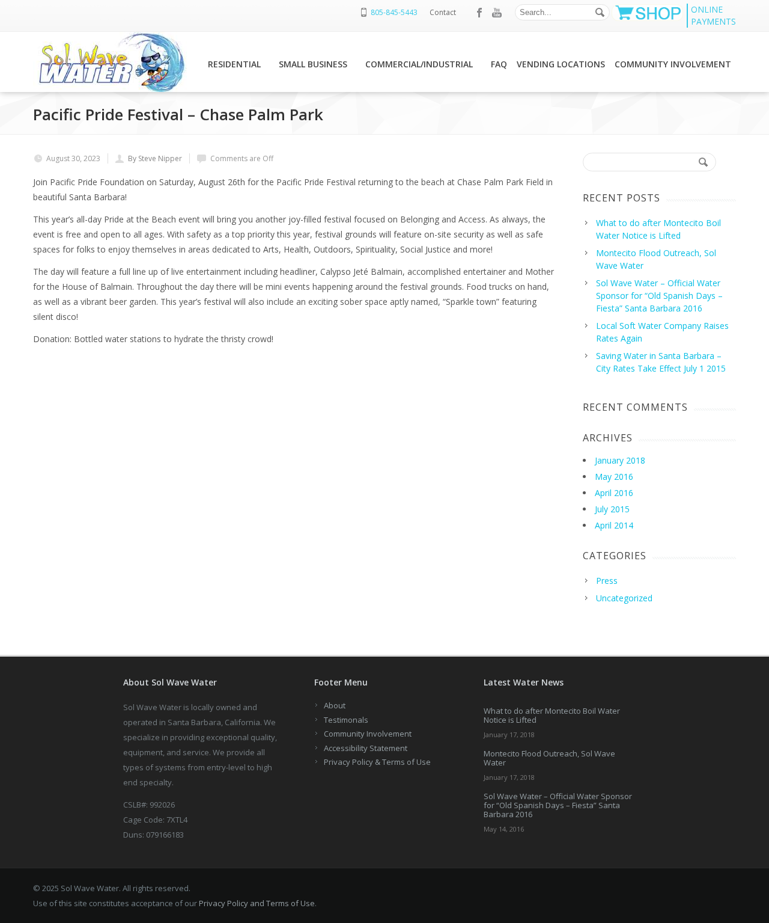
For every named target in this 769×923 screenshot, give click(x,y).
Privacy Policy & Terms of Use (377, 761)
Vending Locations (561, 64)
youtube (497, 12)
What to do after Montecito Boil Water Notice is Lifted (552, 715)
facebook (480, 12)
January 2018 (620, 460)
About (334, 705)
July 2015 (612, 509)
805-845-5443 (394, 12)
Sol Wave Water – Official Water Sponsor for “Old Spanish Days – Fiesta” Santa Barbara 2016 (558, 805)
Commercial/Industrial (419, 64)
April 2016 (614, 492)
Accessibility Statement (365, 748)
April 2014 (614, 525)
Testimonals (346, 719)
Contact (443, 12)
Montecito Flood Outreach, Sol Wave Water (549, 758)
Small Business (313, 64)
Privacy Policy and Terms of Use (257, 903)
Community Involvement (673, 64)
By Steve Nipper (155, 158)
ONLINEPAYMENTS (713, 15)
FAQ (499, 64)
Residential (234, 64)
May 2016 (614, 476)
